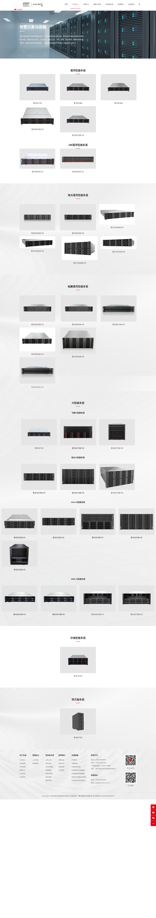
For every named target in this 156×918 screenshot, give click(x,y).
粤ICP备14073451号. (86, 796)
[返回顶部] (153, 823)
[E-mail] (153, 812)
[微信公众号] (153, 818)
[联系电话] (153, 807)
